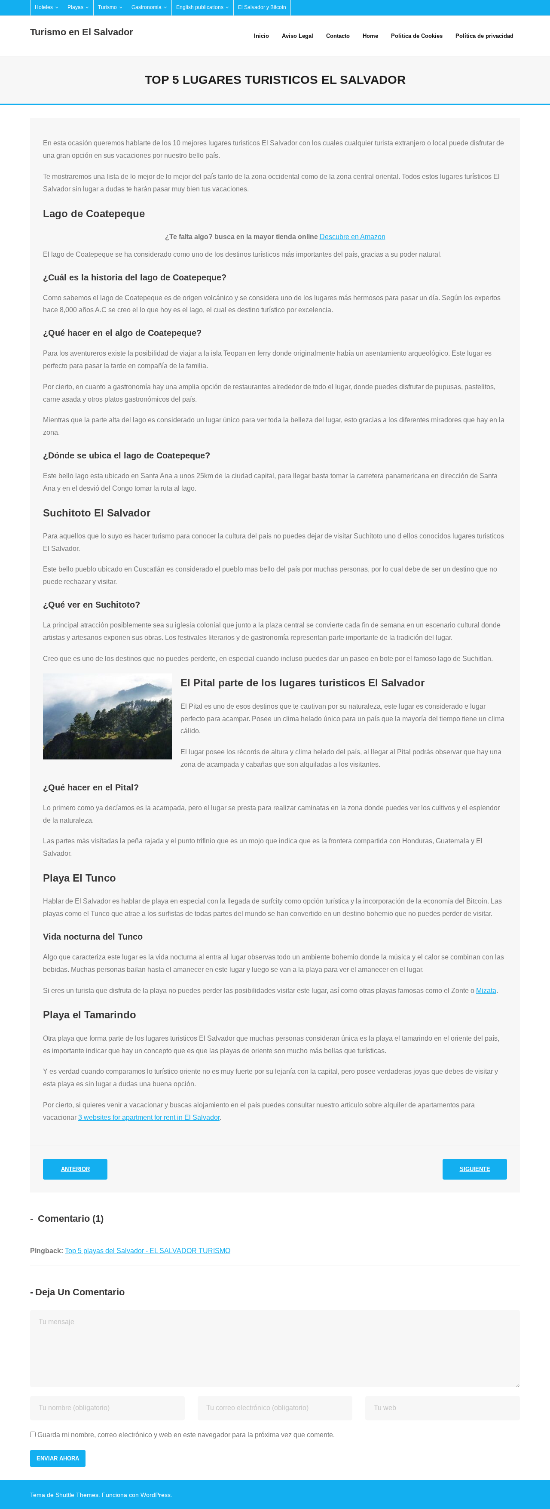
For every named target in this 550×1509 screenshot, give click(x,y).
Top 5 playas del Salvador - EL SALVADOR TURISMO (147, 1250)
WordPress (156, 1494)
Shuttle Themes (76, 1494)
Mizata (486, 990)
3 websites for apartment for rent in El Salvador (149, 1117)
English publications (199, 7)
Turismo (107, 7)
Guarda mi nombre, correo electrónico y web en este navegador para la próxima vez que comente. (186, 1434)
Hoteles (44, 7)
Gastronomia (146, 7)
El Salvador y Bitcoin (262, 7)
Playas (75, 7)
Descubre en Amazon (352, 236)
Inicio (261, 36)
